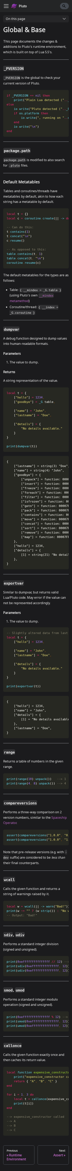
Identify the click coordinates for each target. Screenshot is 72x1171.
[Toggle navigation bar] (6, 6)
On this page (15, 19)
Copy (62, 94)
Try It (52, 94)
